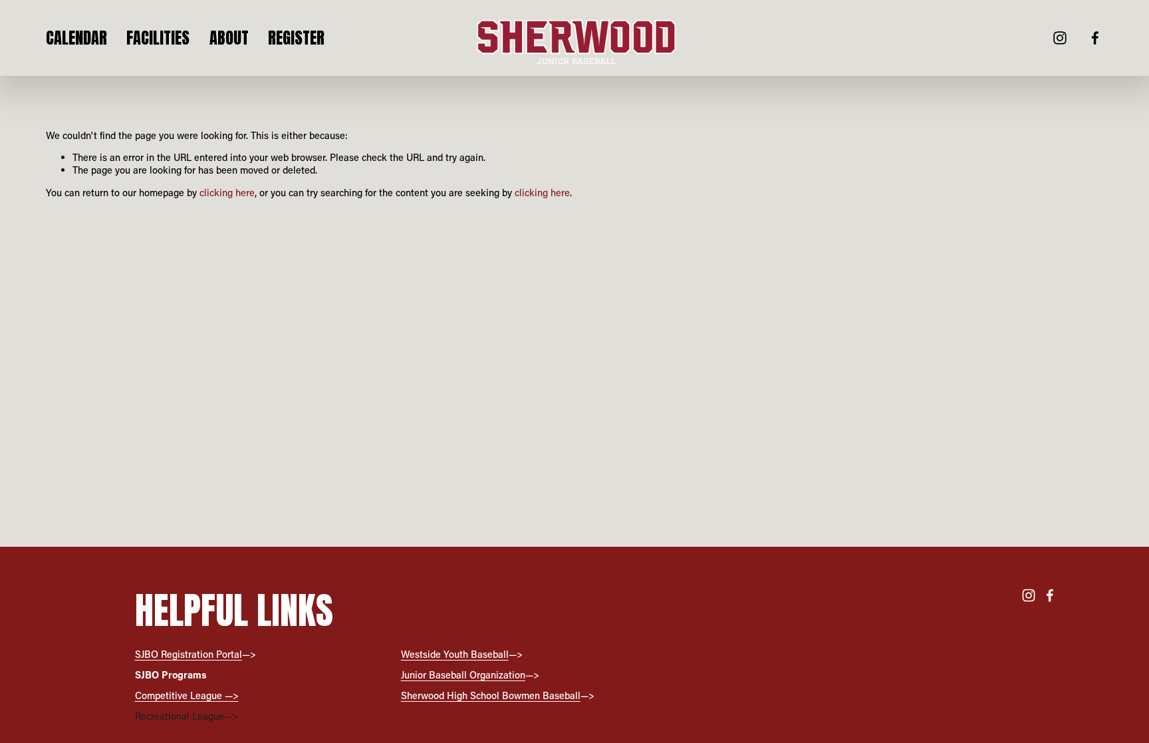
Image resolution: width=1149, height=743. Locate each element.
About (229, 38)
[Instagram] (1060, 38)
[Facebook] (1095, 38)
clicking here (227, 192)
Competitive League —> (187, 696)
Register (296, 38)
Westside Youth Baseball (455, 655)
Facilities (158, 38)
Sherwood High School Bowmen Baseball (490, 696)
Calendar (76, 38)
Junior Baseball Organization (463, 675)
